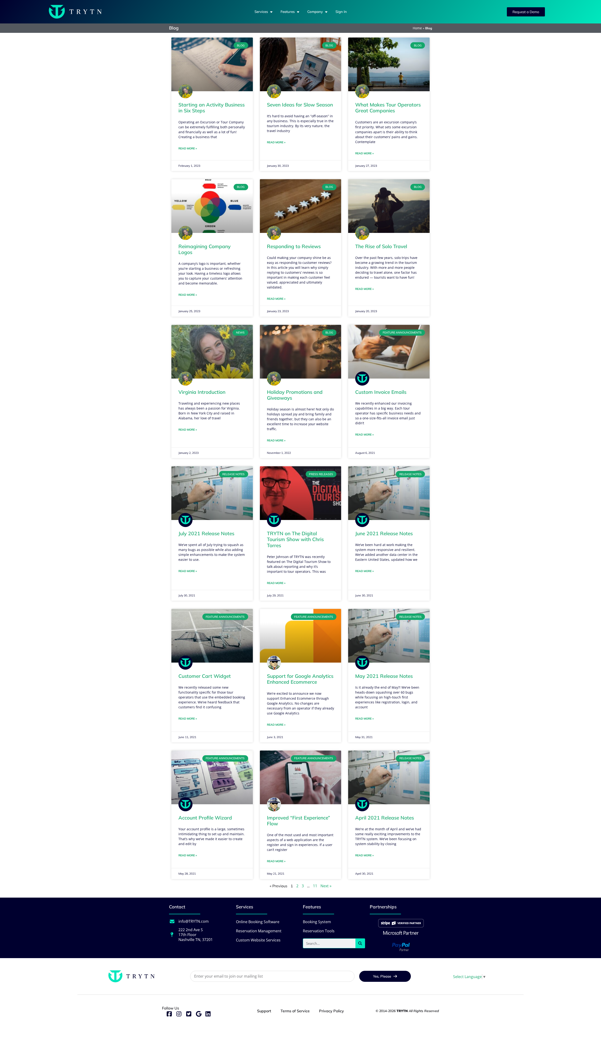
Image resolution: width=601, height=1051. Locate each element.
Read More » (187, 148)
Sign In (341, 11)
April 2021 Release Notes (384, 818)
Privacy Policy (331, 1011)
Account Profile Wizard (205, 818)
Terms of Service (295, 1011)
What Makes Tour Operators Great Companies (388, 108)
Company (315, 11)
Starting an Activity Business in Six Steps (211, 108)
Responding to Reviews (294, 246)
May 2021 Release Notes (384, 676)
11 (315, 885)
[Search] (360, 943)
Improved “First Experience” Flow (298, 821)
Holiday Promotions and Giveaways (295, 395)
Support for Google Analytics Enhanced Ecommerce (300, 679)
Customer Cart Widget (204, 676)
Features (288, 11)
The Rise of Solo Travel (381, 246)
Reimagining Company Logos (204, 249)
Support (264, 1011)
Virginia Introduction (201, 392)
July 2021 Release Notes (206, 533)
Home (417, 28)
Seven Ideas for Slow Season (300, 105)
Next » (325, 885)
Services (261, 11)
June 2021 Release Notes (384, 533)
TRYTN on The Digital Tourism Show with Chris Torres (295, 539)
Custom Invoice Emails (380, 392)
